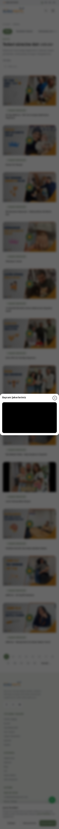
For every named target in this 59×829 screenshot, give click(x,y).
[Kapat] (55, 398)
